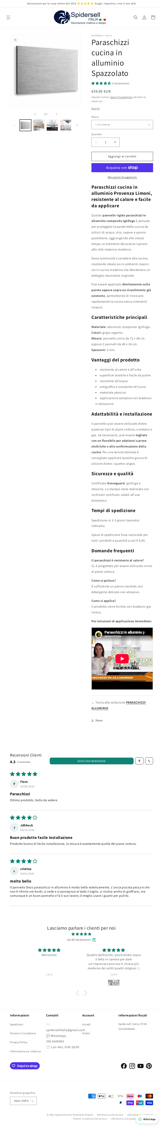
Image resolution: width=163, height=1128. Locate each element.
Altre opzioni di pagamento (122, 177)
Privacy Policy (18, 1042)
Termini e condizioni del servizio (90, 1118)
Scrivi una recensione (92, 761)
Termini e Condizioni (23, 1033)
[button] (8, 17)
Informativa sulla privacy (110, 1114)
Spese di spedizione (121, 97)
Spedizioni (16, 1024)
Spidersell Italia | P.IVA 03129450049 (132, 1026)
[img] (81, 934)
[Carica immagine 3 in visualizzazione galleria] (52, 125)
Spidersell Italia (63, 1114)
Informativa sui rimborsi (25, 1051)
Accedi (86, 1024)
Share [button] (99, 720)
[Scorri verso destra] (56, 114)
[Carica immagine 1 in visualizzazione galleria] (25, 125)
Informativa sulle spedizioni (126, 1118)
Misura (95, 117)
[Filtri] (139, 760)
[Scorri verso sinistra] (35, 114)
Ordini (86, 1033)
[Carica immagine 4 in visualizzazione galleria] (66, 125)
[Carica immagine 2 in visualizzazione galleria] (39, 125)
